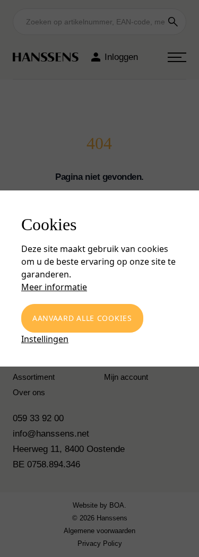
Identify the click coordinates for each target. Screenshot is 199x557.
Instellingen (44, 339)
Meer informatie (54, 287)
